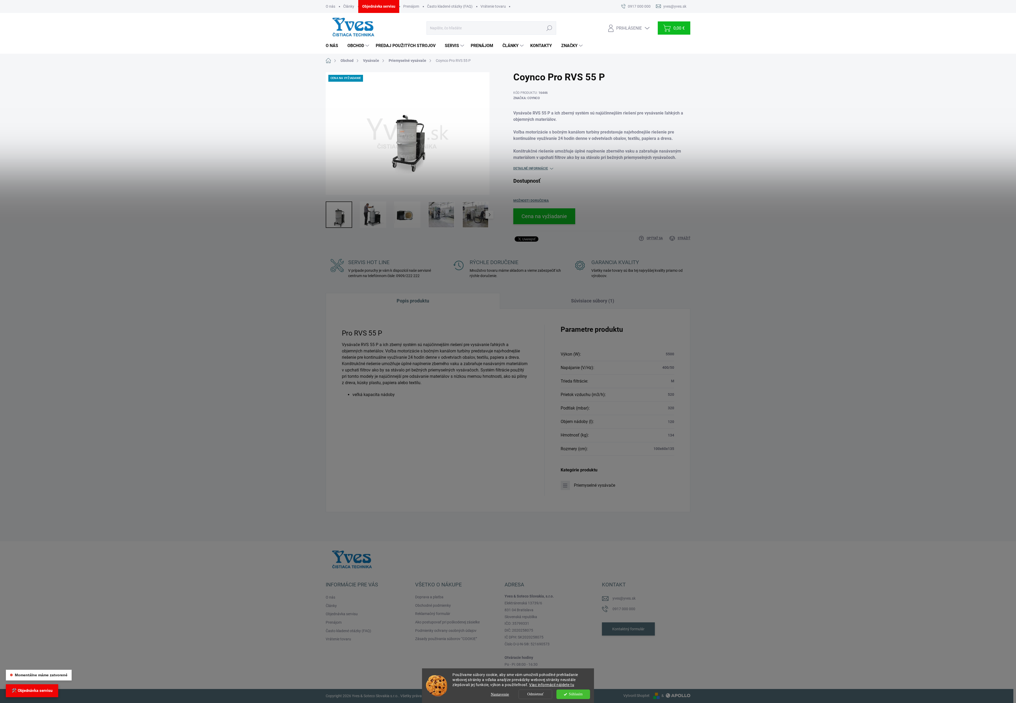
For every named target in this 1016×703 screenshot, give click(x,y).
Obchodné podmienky (433, 605)
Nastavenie (500, 694)
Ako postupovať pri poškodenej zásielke (447, 622)
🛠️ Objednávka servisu (32, 690)
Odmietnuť (535, 694)
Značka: (526, 98)
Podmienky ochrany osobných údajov (446, 630)
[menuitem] (334, 46)
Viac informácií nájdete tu (551, 685)
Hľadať (549, 28)
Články (348, 6)
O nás (330, 6)
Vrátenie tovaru (493, 6)
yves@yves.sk (624, 598)
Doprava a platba (429, 597)
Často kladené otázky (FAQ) (450, 6)
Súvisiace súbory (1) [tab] (592, 301)
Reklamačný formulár (432, 614)
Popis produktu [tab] (413, 301)
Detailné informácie (530, 168)
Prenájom (411, 6)
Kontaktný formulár (628, 629)
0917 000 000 (624, 609)
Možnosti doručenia (531, 201)
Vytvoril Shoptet (636, 695)
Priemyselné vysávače (594, 485)
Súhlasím (576, 694)
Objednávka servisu (378, 6)
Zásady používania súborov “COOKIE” (446, 639)
